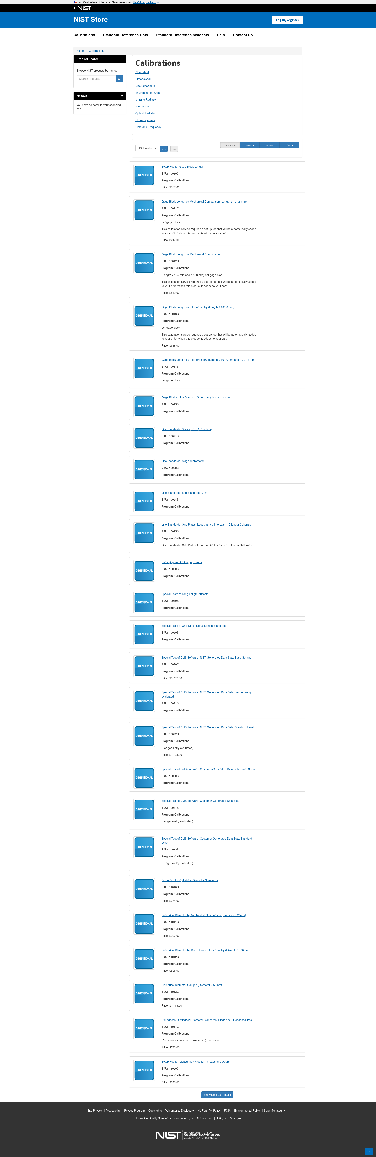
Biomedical (142, 72)
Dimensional (143, 79)
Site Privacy (95, 1110)
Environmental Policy (247, 1110)
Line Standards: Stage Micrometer (183, 461)
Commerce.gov (183, 1118)
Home (80, 51)
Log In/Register (287, 20)
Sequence (230, 144)
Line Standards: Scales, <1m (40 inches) (187, 429)
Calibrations (96, 51)
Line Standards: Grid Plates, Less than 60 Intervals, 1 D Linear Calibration (207, 524)
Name (249, 144)
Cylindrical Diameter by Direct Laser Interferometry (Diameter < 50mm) (205, 950)
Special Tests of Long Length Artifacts (185, 594)
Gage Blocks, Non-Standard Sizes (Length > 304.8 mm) (196, 397)
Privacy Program (134, 1110)
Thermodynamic (145, 120)
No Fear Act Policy (209, 1110)
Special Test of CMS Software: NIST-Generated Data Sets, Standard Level (208, 727)
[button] (122, 96)
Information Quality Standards (152, 1118)
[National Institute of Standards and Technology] (83, 8)
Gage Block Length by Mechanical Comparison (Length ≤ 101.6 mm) (204, 201)
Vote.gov (235, 1118)
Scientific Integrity (275, 1110)
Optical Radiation (145, 113)
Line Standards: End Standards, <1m (184, 493)
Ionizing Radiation (146, 99)
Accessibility (113, 1110)
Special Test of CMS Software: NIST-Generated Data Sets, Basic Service (206, 657)
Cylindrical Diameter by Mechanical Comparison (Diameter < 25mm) (204, 915)
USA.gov (221, 1118)
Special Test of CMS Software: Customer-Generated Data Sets (200, 801)
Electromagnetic (145, 86)
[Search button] (119, 78)
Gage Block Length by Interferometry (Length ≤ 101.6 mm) (198, 307)
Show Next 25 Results (217, 1095)
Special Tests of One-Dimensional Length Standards (194, 626)
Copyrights (155, 1110)
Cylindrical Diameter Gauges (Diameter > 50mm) (192, 985)
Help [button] (221, 34)
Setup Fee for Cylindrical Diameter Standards (190, 880)
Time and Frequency (148, 127)
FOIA (227, 1110)
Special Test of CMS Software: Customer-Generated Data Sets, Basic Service (209, 769)
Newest (270, 144)
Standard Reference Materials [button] (182, 34)
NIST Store (91, 19)
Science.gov (204, 1118)
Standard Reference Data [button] (125, 34)
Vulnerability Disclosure (179, 1110)
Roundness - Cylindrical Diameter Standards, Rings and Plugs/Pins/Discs (207, 1020)
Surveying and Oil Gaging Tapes (182, 562)
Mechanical (142, 106)
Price (289, 144)
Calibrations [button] (84, 34)
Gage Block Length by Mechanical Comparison (191, 254)
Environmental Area (147, 93)
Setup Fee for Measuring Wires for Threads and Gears (196, 1061)
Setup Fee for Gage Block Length (182, 166)
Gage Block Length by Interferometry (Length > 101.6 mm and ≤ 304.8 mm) (209, 360)
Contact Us (243, 34)
